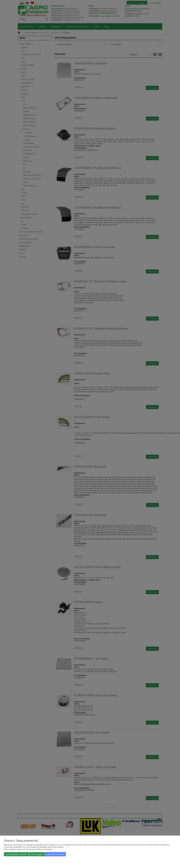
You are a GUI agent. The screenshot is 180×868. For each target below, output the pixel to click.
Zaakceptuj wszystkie (55, 854)
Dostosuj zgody (37, 854)
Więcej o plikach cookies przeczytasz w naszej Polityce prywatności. (28, 849)
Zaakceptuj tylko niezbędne (16, 854)
